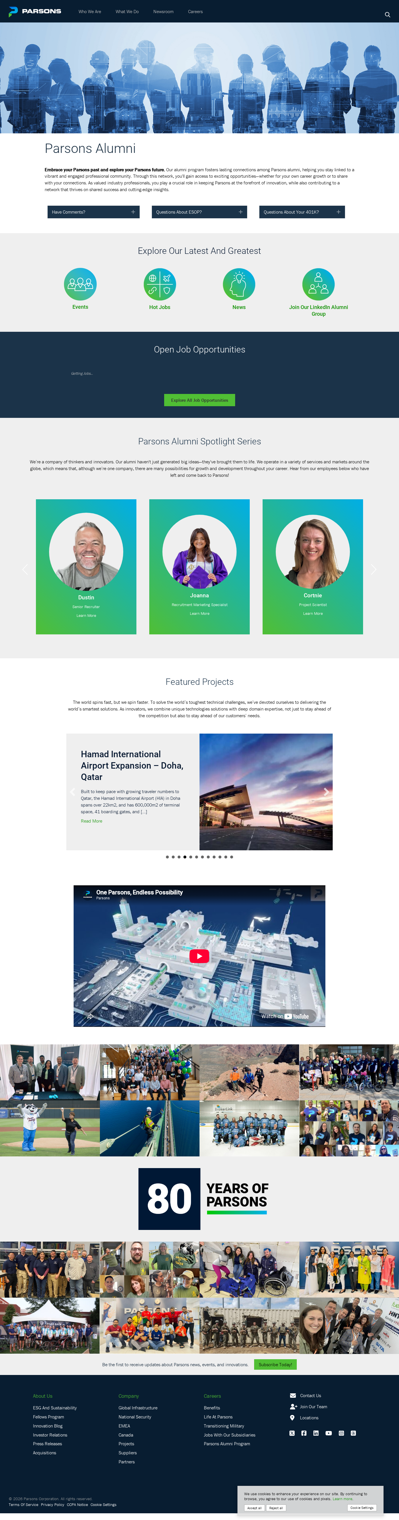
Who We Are (90, 11)
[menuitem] (89, 11)
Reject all (276, 1508)
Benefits (212, 1419)
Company (129, 1407)
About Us (42, 1407)
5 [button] (190, 868)
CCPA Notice (77, 1516)
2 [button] (173, 868)
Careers (195, 11)
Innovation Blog (48, 1437)
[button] (133, 212)
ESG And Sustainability (55, 1419)
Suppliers (128, 1464)
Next (374, 569)
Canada (126, 1446)
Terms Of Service (23, 1516)
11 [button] (225, 868)
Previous (25, 569)
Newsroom (163, 11)
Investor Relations (50, 1446)
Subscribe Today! (275, 1376)
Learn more (342, 1498)
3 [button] (179, 868)
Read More (91, 844)
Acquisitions (44, 1464)
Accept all (254, 1508)
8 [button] (208, 868)
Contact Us (310, 1407)
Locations (308, 1429)
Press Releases (47, 1455)
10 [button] (219, 868)
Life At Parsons (218, 1428)
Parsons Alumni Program (227, 1455)
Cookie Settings (104, 1516)
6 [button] (196, 868)
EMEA (124, 1437)
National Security (135, 1428)
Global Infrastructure (138, 1419)
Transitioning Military (224, 1437)
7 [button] (202, 868)
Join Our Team (313, 1418)
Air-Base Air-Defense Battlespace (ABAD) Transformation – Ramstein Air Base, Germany (122, 776)
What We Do (127, 11)
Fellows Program (48, 1428)
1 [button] (167, 868)
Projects (126, 1455)
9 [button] (214, 868)
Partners (127, 1473)
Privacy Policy (52, 1516)
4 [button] (184, 868)
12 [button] (231, 868)
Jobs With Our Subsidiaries (229, 1446)
